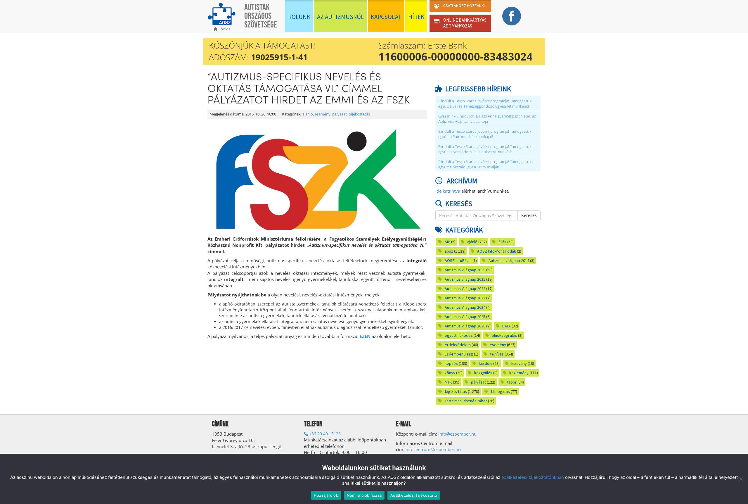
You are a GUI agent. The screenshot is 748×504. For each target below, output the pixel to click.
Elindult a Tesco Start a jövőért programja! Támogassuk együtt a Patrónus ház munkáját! (484, 134)
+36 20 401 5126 (324, 433)
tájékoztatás (359, 114)
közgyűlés (483, 372)
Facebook (511, 16)
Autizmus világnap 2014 (509, 260)
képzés (451, 363)
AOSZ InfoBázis (458, 260)
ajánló (307, 114)
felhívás (497, 354)
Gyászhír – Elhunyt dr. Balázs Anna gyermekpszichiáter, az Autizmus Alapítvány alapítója (487, 119)
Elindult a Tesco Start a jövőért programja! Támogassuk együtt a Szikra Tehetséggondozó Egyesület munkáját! (484, 104)
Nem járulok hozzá (364, 495)
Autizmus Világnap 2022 (465, 288)
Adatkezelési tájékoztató (413, 495)
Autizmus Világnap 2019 (465, 269)
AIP (447, 241)
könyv (450, 372)
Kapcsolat (386, 17)
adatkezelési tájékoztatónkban (532, 477)
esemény (322, 114)
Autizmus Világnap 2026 (465, 326)
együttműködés (459, 335)
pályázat (339, 114)
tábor (512, 382)
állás (502, 241)
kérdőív (485, 363)
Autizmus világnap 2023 (465, 298)
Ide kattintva (447, 191)
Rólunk (299, 17)
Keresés (529, 215)
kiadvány (519, 363)
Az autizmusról (340, 17)
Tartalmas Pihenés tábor (466, 400)
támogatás (500, 391)
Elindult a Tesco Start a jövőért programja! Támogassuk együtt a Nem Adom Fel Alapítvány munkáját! (484, 149)
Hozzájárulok (326, 495)
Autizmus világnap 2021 (465, 279)
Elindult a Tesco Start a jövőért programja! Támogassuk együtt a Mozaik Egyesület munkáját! (484, 164)
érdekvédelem (458, 344)
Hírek (416, 17)
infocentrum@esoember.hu (433, 449)
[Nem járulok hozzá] (741, 479)
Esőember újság (459, 354)
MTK (448, 382)
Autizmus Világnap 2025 (465, 316)
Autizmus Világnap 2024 (465, 307)
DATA (506, 326)
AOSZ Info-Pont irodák (496, 251)
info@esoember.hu (457, 434)
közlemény (519, 372)
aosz (449, 251)
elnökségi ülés (504, 335)
